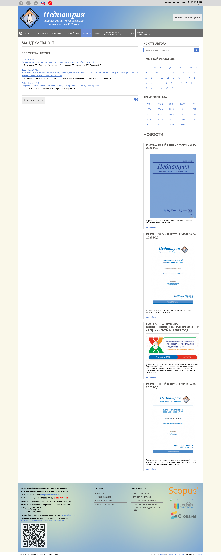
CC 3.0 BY (198, 554)
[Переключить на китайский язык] (50, 3)
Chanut (162, 554)
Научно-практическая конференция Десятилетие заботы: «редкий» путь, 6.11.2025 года (172, 327)
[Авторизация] (28, 3)
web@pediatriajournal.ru (49, 495)
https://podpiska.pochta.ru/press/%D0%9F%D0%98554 (42, 520)
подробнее (151, 227)
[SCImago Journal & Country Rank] (184, 499)
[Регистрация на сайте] (21, 3)
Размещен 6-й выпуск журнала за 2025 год (171, 236)
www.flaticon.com (176, 554)
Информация (57, 33)
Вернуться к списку (33, 100)
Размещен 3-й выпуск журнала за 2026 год (171, 146)
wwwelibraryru (68, 515)
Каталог (86, 33)
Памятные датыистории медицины (112, 33)
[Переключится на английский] (43, 3)
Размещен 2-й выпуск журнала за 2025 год (171, 386)
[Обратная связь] (35, 3)
